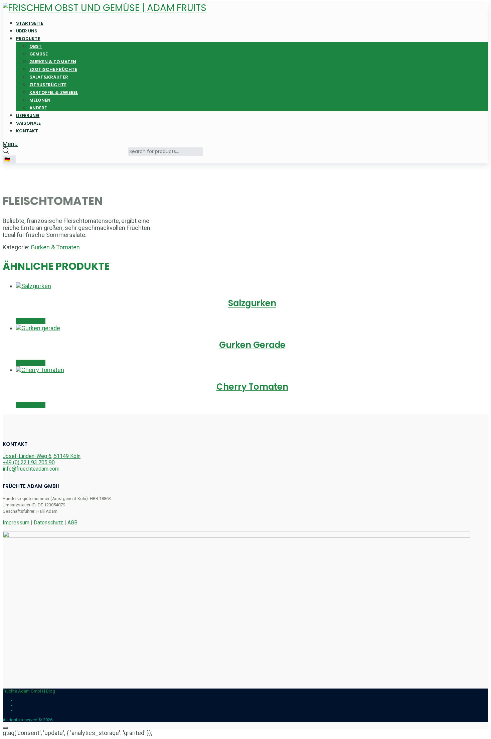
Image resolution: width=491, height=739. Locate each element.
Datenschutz (48, 522)
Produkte (28, 38)
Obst (35, 46)
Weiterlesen (30, 321)
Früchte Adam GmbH (23, 691)
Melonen (39, 100)
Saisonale (28, 123)
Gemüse (38, 54)
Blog (50, 691)
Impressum (16, 522)
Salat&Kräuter (48, 77)
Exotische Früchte (53, 69)
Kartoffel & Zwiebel (53, 92)
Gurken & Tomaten (52, 61)
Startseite (29, 23)
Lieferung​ (27, 115)
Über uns (26, 31)
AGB (72, 522)
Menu (10, 143)
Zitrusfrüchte (47, 85)
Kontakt (27, 131)
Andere (38, 108)
